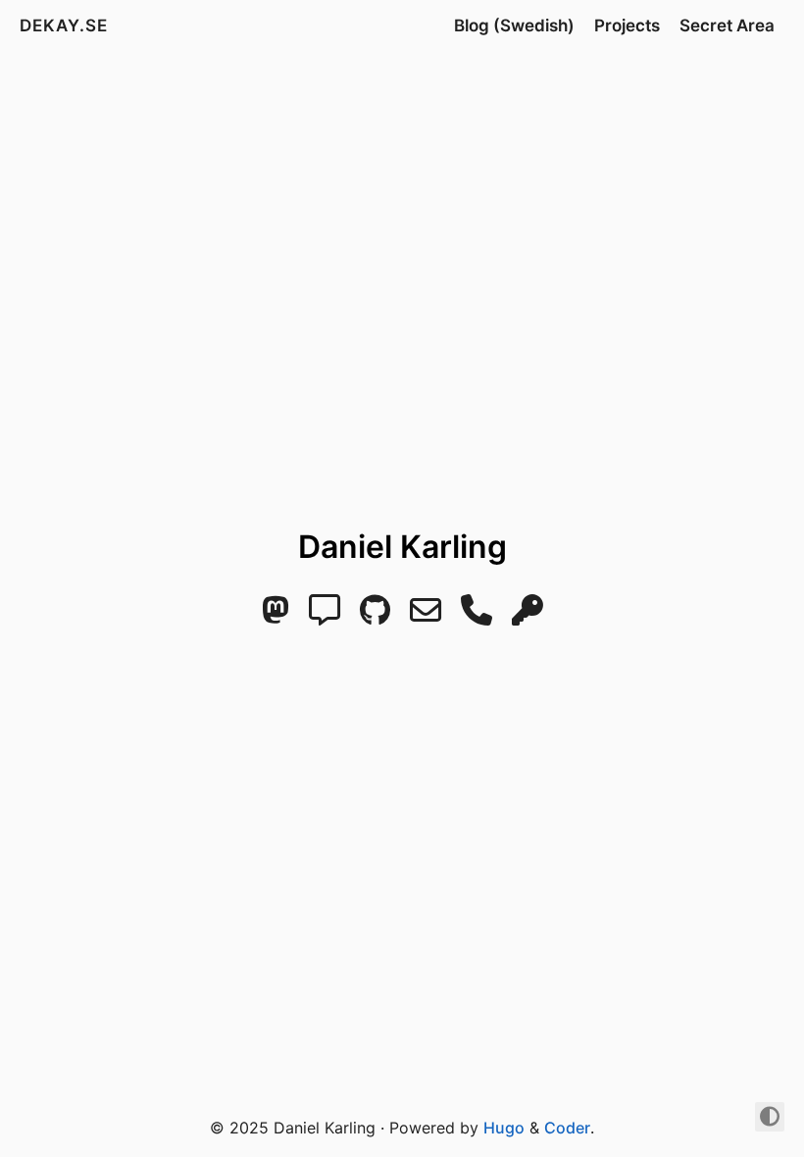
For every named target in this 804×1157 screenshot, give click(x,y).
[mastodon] (275, 616)
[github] (375, 616)
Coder (567, 1127)
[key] (527, 616)
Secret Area (727, 25)
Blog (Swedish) (514, 25)
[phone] (476, 616)
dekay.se (64, 25)
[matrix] (324, 616)
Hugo (504, 1127)
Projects (627, 25)
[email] (425, 616)
